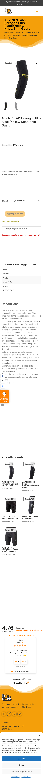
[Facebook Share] (3, 376)
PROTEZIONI (32, 32)
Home (6, 32)
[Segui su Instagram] (9, 714)
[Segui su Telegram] (19, 714)
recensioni (28, 630)
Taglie (5, 201)
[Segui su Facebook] (4, 714)
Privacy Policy (26, 777)
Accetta (21, 759)
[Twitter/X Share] (3, 381)
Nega (21, 765)
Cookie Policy (15, 777)
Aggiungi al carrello (15, 213)
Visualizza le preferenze (21, 771)
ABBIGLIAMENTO (18, 32)
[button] (39, 735)
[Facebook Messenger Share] (3, 386)
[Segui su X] (14, 714)
